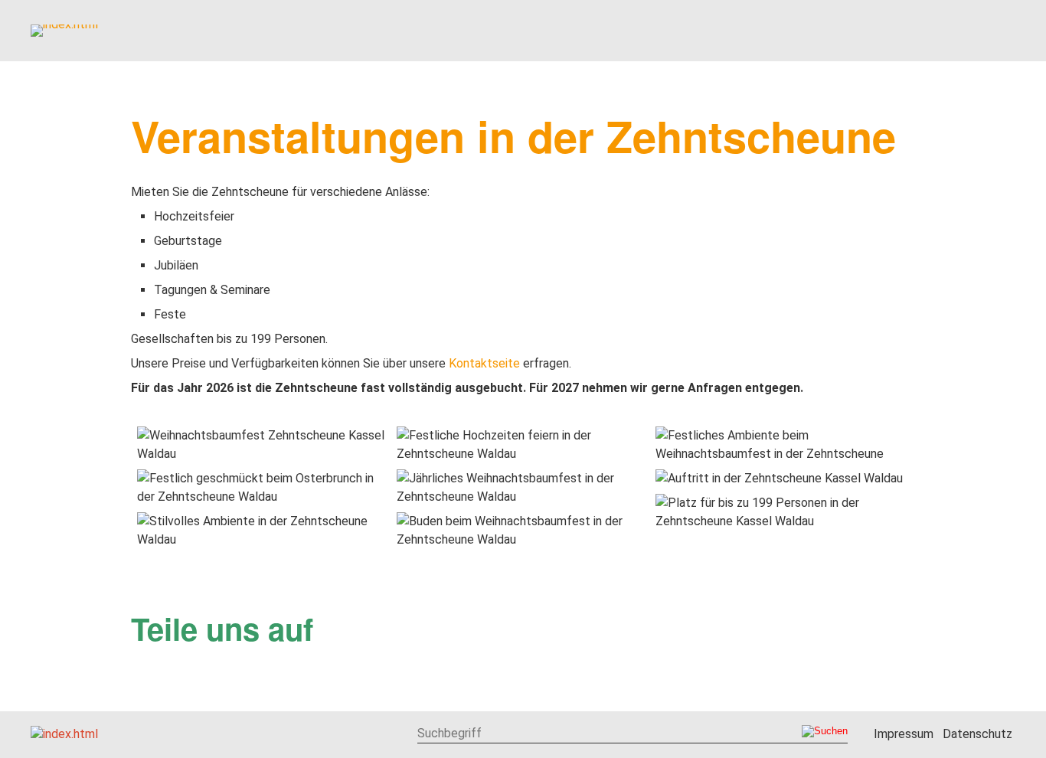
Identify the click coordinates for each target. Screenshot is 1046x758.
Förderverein (784, 29)
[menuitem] (382, 30)
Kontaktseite (484, 363)
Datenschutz (977, 734)
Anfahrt (890, 29)
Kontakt (974, 29)
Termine (680, 29)
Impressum (903, 734)
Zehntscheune (500, 29)
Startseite (383, 29)
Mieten (602, 29)
